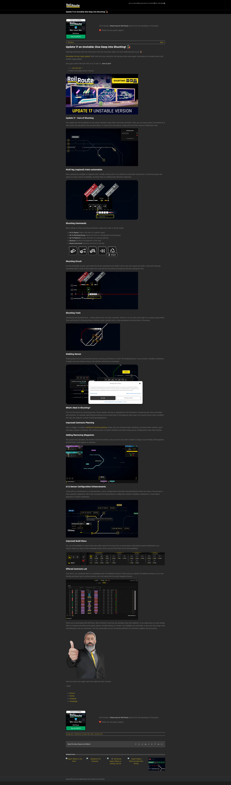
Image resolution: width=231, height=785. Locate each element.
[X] (139, 744)
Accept (103, 398)
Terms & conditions (91, 779)
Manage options (128, 398)
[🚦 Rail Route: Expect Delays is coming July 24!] (115, 759)
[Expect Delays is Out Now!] (74, 759)
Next (161, 42)
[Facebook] (135, 744)
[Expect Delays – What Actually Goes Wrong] (136, 759)
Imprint (125, 401)
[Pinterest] (155, 744)
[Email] (161, 744)
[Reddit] (142, 744)
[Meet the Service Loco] (156, 759)
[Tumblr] (151, 744)
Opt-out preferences (109, 401)
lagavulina (70, 734)
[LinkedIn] (145, 744)
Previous (71, 42)
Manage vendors (93, 393)
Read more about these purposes (133, 393)
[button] (140, 383)
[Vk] (158, 744)
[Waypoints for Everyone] (95, 759)
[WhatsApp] (148, 744)
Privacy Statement (118, 401)
